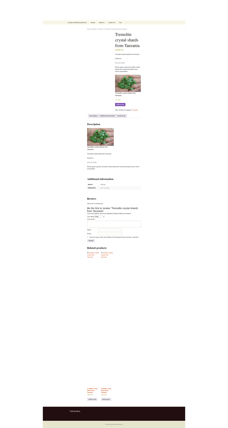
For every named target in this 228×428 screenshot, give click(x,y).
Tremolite (100, 29)
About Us (101, 22)
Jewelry (93, 22)
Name (89, 230)
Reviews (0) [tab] (121, 116)
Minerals (94, 29)
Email (89, 233)
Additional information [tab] (107, 116)
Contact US (111, 22)
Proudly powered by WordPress (114, 424)
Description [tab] (93, 116)
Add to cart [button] (92, 399)
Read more (106, 399)
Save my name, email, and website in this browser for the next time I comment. (114, 237)
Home (89, 29)
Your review (91, 219)
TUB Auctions (74, 411)
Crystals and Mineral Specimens (77, 22)
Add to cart (120, 104)
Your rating (91, 216)
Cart (120, 22)
